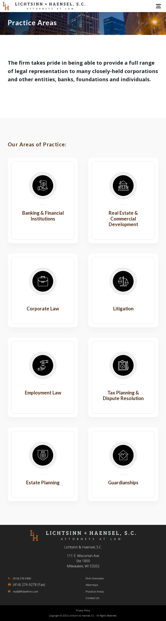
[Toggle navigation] (158, 6)
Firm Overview (95, 578)
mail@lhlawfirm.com (25, 591)
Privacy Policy (83, 610)
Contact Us (92, 598)
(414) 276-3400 (21, 578)
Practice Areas (95, 591)
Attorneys (92, 585)
